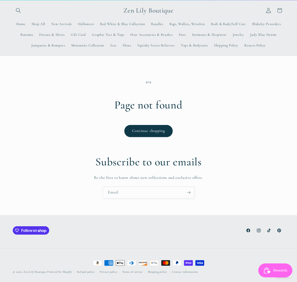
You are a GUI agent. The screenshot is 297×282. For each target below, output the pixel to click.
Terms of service (132, 271)
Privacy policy (108, 271)
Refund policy (86, 271)
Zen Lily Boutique (34, 271)
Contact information (185, 271)
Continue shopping (148, 130)
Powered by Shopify (59, 271)
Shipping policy (157, 271)
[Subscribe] (188, 193)
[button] (18, 10)
